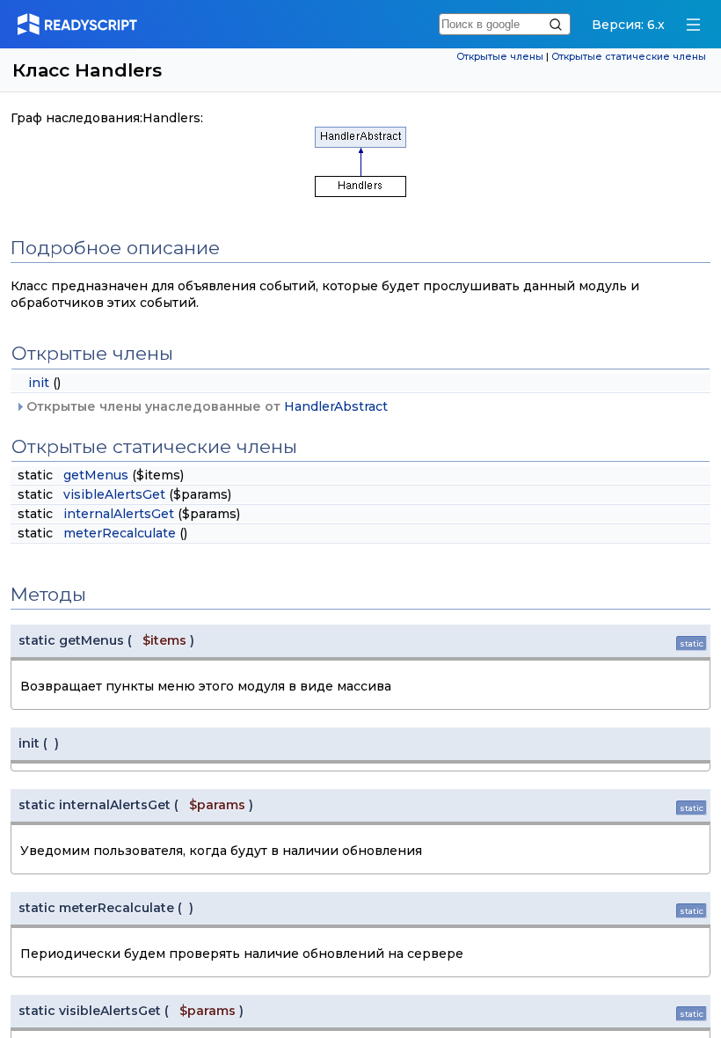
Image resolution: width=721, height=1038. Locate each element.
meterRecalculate (119, 533)
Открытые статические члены (628, 56)
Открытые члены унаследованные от (205, 406)
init (38, 383)
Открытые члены (499, 56)
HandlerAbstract (336, 406)
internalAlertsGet (118, 514)
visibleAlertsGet (114, 494)
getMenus (95, 475)
